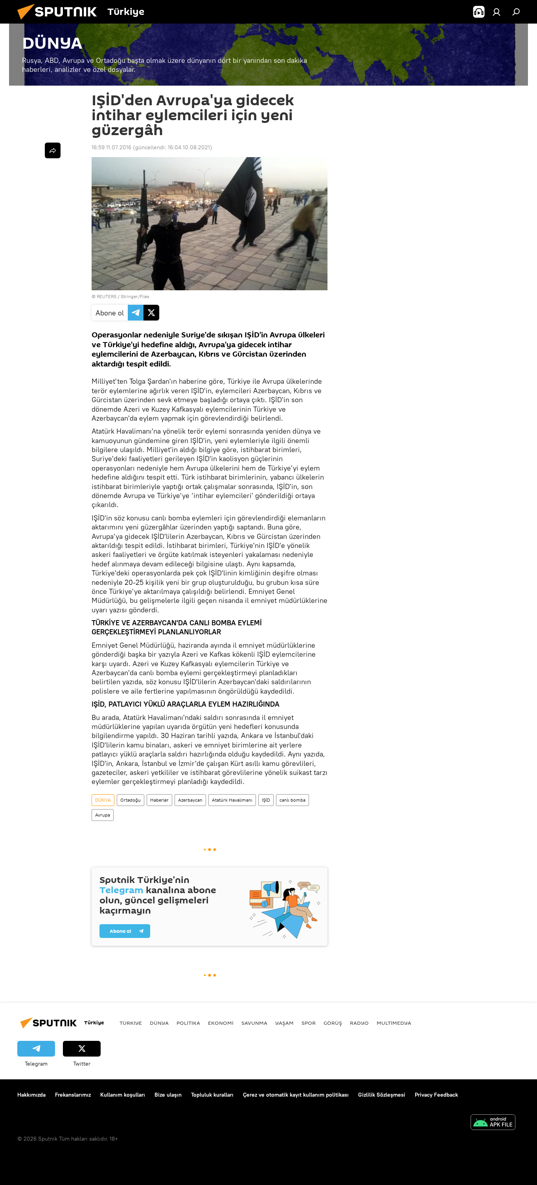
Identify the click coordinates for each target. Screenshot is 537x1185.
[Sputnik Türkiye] (60, 21)
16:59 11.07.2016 (111, 147)
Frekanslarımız (73, 1094)
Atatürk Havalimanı (232, 800)
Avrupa (102, 815)
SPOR (309, 1022)
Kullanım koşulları (122, 1094)
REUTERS (106, 296)
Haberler (159, 800)
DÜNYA (103, 800)
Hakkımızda (31, 1094)
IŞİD (266, 800)
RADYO (359, 1022)
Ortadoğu (130, 800)
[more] (53, 150)
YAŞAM (284, 1022)
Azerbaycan (190, 800)
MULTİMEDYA (394, 1022)
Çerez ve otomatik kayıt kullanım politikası (296, 1094)
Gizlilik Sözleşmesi (381, 1094)
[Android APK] (493, 1123)
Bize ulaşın (168, 1094)
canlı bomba (292, 800)
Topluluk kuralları (212, 1094)
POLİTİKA (188, 1022)
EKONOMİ (221, 1022)
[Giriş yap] (496, 12)
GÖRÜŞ (333, 1022)
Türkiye (131, 1022)
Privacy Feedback (436, 1094)
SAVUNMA (254, 1022)
